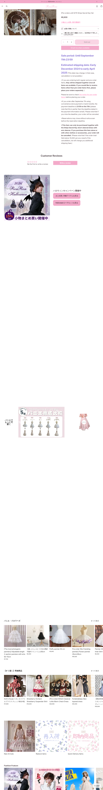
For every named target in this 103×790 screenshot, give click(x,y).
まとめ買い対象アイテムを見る (67, 196)
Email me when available (80, 48)
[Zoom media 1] (17, 22)
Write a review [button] (65, 163)
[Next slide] (97, 642)
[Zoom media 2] (43, 22)
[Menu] (2, 6)
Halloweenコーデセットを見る (67, 203)
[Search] (6, 6)
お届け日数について (70, 28)
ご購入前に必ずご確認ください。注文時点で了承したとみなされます (80, 33)
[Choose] (23, 644)
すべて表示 (95, 621)
